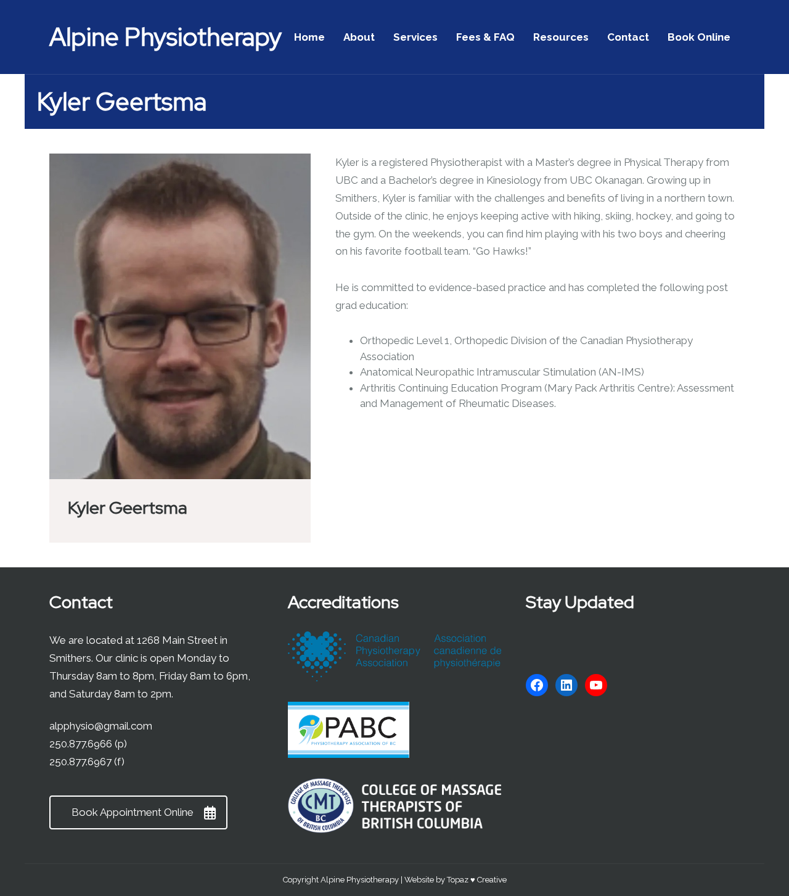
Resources (561, 37)
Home (309, 37)
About (359, 37)
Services (415, 37)
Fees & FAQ (485, 37)
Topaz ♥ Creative (477, 879)
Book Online (699, 37)
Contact (628, 37)
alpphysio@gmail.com (100, 726)
